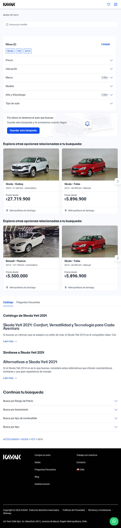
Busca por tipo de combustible (20, 418)
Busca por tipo (11, 426)
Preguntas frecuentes (28, 302)
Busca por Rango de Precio (18, 400)
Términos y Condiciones (99, 510)
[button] (10, 50)
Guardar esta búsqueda (23, 130)
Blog (37, 477)
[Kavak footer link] (12, 470)
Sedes (37, 462)
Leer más (8, 341)
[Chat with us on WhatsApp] (114, 521)
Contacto (81, 462)
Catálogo (8, 302)
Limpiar (105, 44)
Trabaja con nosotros (86, 455)
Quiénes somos (42, 484)
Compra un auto (43, 455)
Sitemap (7, 513)
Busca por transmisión (15, 409)
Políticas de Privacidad (74, 510)
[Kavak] (7, 4)
